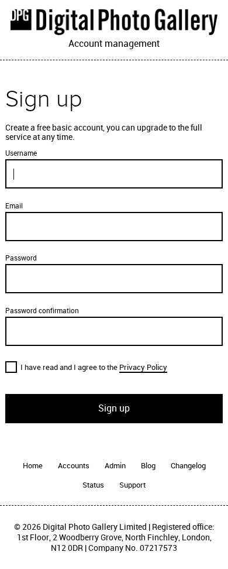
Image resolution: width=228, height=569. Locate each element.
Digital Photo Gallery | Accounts (114, 21)
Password (21, 258)
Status (93, 485)
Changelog (188, 465)
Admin (115, 465)
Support (132, 485)
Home (33, 465)
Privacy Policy (143, 367)
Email (14, 206)
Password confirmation (42, 311)
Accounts (73, 465)
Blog (148, 465)
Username (21, 153)
